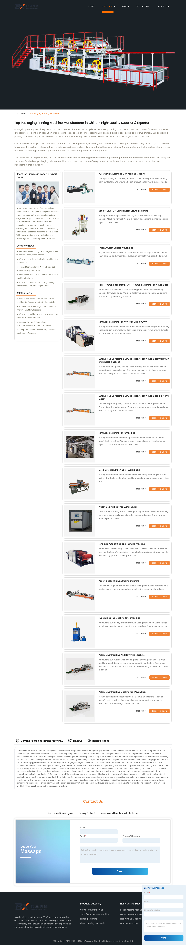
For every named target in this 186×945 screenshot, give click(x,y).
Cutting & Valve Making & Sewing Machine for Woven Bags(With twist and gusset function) (134, 360)
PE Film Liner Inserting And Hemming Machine (122, 655)
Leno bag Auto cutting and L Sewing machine (122, 544)
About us (162, 6)
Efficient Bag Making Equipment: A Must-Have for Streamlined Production (37, 316)
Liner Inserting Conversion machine (93, 923)
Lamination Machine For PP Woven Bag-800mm (123, 322)
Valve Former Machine (91, 909)
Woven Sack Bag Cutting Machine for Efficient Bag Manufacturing (37, 276)
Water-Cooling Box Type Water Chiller (118, 507)
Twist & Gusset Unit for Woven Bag (116, 248)
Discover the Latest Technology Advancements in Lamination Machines (33, 324)
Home (91, 6)
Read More (141, 189)
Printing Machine (88, 918)
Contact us (142, 6)
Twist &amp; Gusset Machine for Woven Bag (94, 914)
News (124, 6)
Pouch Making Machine (132, 909)
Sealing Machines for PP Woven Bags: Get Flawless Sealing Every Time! (35, 269)
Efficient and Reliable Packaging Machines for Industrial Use (37, 261)
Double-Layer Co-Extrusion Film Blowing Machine (123, 211)
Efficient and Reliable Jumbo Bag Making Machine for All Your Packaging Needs (35, 284)
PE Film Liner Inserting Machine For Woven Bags (122, 692)
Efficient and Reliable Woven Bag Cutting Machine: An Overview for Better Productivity (35, 300)
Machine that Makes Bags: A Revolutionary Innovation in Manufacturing (36, 308)
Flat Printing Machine (130, 918)
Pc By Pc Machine (129, 923)
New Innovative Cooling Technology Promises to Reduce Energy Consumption (37, 253)
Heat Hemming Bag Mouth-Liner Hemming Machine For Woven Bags (133, 285)
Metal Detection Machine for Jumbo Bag (119, 470)
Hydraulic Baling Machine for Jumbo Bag (119, 618)
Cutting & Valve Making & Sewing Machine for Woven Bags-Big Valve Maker (134, 397)
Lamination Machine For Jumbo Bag (117, 433)
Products (107, 6)
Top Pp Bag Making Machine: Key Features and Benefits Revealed (35, 331)
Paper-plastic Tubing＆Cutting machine (119, 581)
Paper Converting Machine (133, 914)
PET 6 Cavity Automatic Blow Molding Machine (122, 174)
